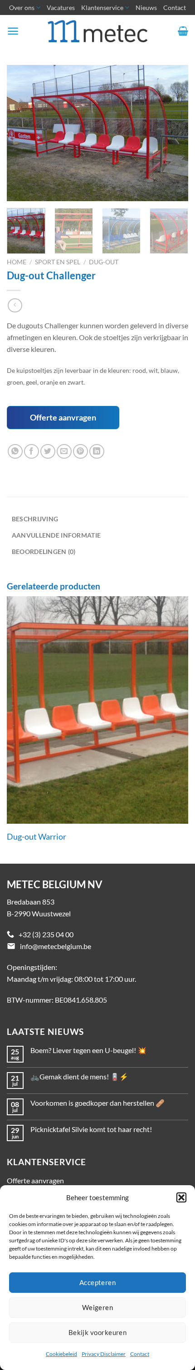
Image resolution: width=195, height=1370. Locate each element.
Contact (139, 1353)
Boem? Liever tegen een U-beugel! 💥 (88, 1050)
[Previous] (22, 133)
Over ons (21, 7)
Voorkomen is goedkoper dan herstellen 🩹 (97, 1102)
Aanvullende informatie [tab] (56, 535)
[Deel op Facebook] (31, 451)
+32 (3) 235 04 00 (46, 934)
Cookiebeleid (61, 1353)
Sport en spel (57, 262)
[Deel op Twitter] (47, 451)
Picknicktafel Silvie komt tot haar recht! (91, 1129)
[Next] (173, 133)
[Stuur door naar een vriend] (64, 451)
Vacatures (61, 7)
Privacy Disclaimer (104, 1353)
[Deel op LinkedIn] (96, 451)
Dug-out (103, 262)
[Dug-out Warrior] (97, 710)
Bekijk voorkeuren (97, 1332)
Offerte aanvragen (63, 417)
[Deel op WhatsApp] (15, 451)
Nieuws (146, 7)
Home (16, 262)
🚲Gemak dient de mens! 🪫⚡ (79, 1076)
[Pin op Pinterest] (80, 451)
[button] (181, 1197)
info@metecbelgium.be (55, 946)
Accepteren (97, 1282)
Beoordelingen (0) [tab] (44, 551)
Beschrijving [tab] (35, 519)
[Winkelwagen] (183, 31)
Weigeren (97, 1307)
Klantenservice (102, 7)
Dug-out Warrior (36, 836)
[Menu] (13, 31)
